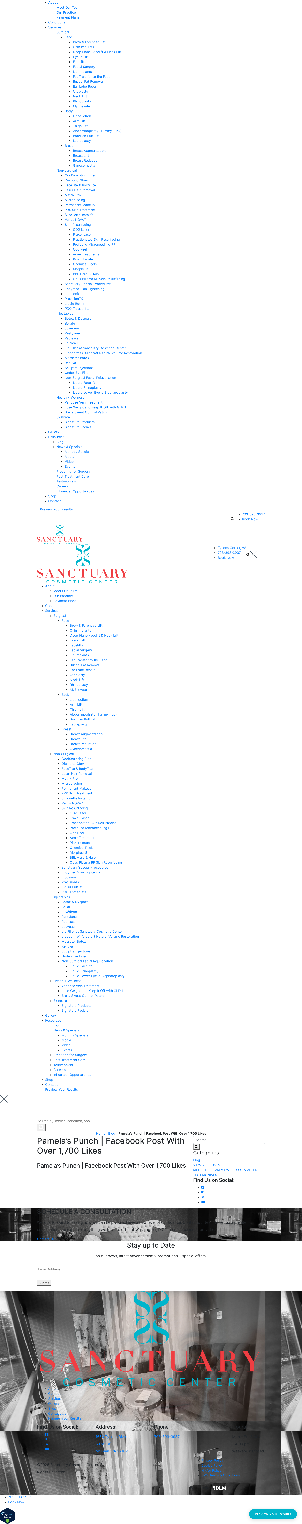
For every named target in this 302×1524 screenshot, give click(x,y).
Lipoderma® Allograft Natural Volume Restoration (103, 353)
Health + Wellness (70, 397)
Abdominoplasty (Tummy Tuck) (97, 131)
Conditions (56, 22)
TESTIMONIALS (205, 1175)
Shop (52, 496)
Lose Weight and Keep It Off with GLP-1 (95, 407)
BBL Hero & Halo (86, 274)
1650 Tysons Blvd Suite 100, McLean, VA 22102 (112, 1444)
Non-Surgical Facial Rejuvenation (90, 378)
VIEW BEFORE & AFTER (239, 1170)
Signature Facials (78, 427)
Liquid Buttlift (75, 304)
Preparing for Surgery (73, 471)
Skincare (63, 417)
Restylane (72, 333)
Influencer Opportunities (75, 491)
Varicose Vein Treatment (84, 402)
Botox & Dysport (78, 318)
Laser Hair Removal (80, 190)
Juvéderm (72, 328)
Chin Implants (83, 47)
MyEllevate (81, 106)
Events (70, 466)
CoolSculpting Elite (80, 175)
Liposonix (72, 294)
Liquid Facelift (84, 382)
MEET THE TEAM (206, 1170)
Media (69, 457)
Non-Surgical (66, 170)
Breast (70, 146)
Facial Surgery (84, 67)
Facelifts (79, 62)
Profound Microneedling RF (94, 244)
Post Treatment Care (72, 476)
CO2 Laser (81, 229)
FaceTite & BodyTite (80, 185)
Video (69, 461)
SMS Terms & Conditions (220, 1475)
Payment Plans (67, 17)
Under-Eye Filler (77, 373)
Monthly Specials (78, 452)
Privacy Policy (212, 1460)
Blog (59, 442)
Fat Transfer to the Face (91, 76)
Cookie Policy (212, 1465)
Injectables (64, 313)
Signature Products (80, 422)
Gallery (53, 432)
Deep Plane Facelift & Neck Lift (97, 52)
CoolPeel (80, 249)
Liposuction (82, 116)
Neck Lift (80, 96)
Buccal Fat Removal (88, 81)
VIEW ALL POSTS (206, 1165)
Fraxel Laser (82, 234)
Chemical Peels (85, 264)
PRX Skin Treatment (80, 210)
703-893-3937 (253, 514)
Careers (62, 486)
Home (100, 1133)
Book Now (250, 519)
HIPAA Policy (211, 1470)
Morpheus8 (81, 269)
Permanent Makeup (80, 205)
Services (54, 27)
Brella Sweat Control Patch (86, 412)
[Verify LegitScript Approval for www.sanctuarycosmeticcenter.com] (7, 1516)
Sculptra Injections (79, 368)
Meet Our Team (68, 7)
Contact (54, 501)
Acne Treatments (86, 254)
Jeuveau (71, 343)
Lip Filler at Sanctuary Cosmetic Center (95, 348)
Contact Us (46, 1239)
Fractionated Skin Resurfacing (96, 239)
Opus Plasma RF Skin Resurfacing (99, 279)
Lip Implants (82, 72)
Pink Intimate (83, 259)
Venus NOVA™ (75, 220)
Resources (56, 437)
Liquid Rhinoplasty (87, 387)
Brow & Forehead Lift (89, 42)
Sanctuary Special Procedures (88, 284)
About (53, 2)
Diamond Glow (76, 180)
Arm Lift (79, 121)
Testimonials (66, 481)
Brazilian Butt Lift (86, 136)
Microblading (75, 200)
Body (69, 111)
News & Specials (69, 447)
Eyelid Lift (81, 57)
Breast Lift (81, 155)
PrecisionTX (74, 299)
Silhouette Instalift (79, 215)
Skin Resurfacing (78, 225)
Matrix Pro (73, 195)
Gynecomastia (84, 165)
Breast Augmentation (89, 150)
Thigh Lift (80, 126)
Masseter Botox (77, 358)
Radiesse (71, 338)
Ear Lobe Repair (85, 86)
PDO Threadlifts (77, 308)
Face (68, 37)
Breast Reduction (86, 160)
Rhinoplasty (82, 101)
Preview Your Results (56, 509)
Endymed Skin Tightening (84, 289)
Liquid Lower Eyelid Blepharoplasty (100, 392)
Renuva (70, 363)
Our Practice (66, 12)
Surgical (62, 32)
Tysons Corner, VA (232, 548)
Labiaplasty (82, 141)
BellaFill (70, 323)
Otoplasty (80, 91)
